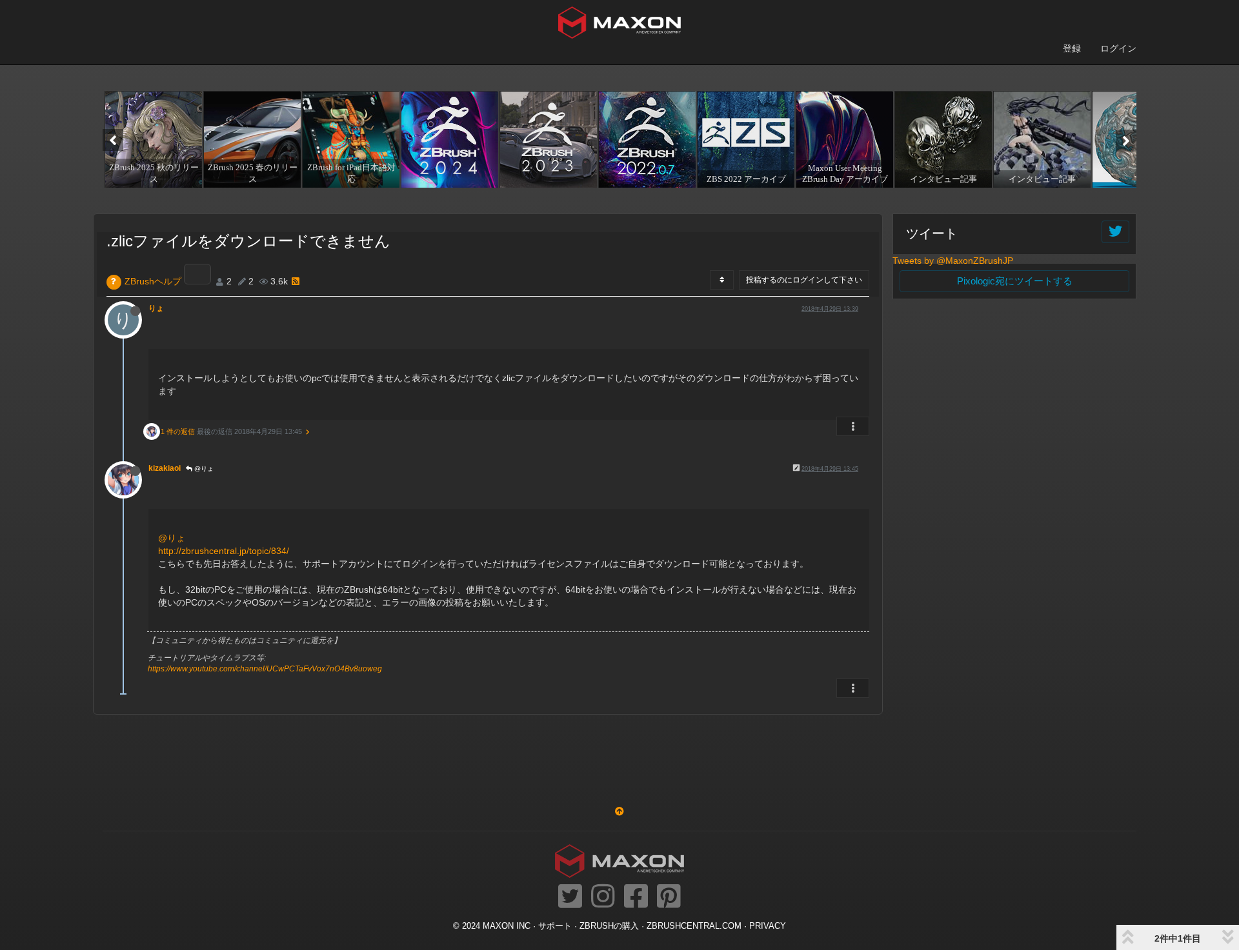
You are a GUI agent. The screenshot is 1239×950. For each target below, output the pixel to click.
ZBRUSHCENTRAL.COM (694, 926)
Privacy (767, 926)
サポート (555, 926)
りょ (156, 308)
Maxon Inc (506, 926)
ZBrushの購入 (609, 926)
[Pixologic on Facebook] (636, 897)
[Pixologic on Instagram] (603, 897)
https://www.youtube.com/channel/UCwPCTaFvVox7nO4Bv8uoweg (265, 668)
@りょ (203, 468)
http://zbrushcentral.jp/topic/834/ (223, 551)
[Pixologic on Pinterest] (669, 897)
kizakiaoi (164, 468)
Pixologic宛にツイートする (1015, 280)
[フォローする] (1115, 232)
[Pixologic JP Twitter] (570, 897)
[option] (152, 139)
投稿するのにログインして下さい (804, 279)
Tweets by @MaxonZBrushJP (952, 260)
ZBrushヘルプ (153, 281)
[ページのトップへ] (619, 811)
